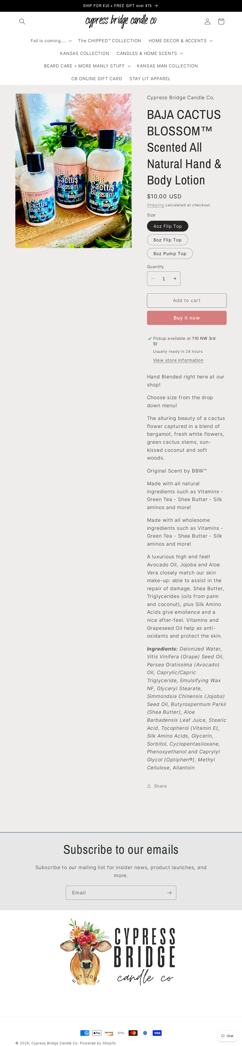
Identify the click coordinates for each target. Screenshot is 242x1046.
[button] (22, 21)
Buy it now (187, 318)
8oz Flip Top (167, 239)
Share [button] (160, 786)
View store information (178, 360)
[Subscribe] (169, 893)
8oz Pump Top (170, 253)
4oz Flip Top (167, 226)
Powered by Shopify (98, 1043)
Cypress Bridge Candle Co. (55, 1043)
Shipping (155, 205)
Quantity (155, 266)
